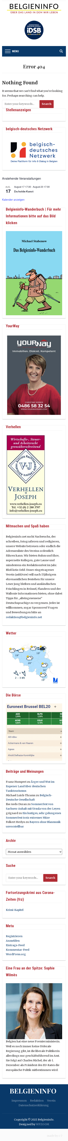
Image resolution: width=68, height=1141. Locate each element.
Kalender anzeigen (13, 199)
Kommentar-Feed (17, 949)
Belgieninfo (33, 1090)
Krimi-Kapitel (14, 910)
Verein (51, 1100)
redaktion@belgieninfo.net (24, 617)
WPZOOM (42, 1124)
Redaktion (37, 1100)
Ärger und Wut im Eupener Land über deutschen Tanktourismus (30, 786)
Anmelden (13, 940)
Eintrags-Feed (15, 945)
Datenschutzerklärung (34, 1105)
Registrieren (14, 936)
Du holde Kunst (24, 191)
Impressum (19, 1100)
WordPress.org (16, 954)
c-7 (60, 1135)
